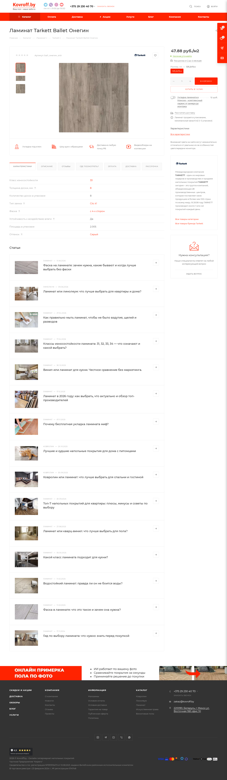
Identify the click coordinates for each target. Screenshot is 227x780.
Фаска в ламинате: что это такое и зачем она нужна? (82, 609)
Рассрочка (152, 166)
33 (91, 180)
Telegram (105, 737)
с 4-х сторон (97, 211)
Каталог (141, 690)
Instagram (98, 737)
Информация (97, 690)
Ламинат (140, 705)
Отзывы (66, 166)
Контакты (50, 705)
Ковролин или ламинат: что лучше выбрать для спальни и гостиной (93, 477)
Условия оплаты (96, 700)
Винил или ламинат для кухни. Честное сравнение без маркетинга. (92, 370)
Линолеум (141, 700)
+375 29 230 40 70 (81, 6)
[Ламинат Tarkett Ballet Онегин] (93, 97)
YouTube (113, 737)
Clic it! (93, 203)
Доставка (131, 166)
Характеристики (22, 166)
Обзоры (14, 702)
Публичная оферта (98, 713)
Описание (47, 166)
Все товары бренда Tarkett (189, 223)
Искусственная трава (147, 709)
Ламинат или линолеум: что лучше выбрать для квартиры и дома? (92, 291)
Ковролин (141, 696)
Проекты (49, 713)
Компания (52, 690)
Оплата (112, 166)
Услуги (14, 715)
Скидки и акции (20, 690)
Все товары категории (187, 219)
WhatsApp (129, 737)
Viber (121, 737)
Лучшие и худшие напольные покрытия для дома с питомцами (89, 451)
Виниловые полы (145, 713)
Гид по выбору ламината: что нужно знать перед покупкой (86, 636)
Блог (12, 708)
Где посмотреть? (89, 166)
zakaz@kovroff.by (184, 701)
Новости (49, 700)
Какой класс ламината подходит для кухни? (75, 557)
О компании (51, 696)
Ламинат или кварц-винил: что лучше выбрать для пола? (85, 531)
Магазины (93, 696)
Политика (93, 718)
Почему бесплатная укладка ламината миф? (76, 424)
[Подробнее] (156, 263)
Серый (94, 234)
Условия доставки (97, 705)
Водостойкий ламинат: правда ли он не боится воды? (82, 583)
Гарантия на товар (98, 709)
